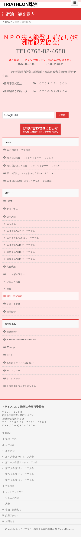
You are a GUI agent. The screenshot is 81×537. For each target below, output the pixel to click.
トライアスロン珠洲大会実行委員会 (36, 529)
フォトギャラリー (16, 274)
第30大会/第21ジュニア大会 (21, 231)
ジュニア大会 (13, 281)
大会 (9, 289)
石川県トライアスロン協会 (20, 363)
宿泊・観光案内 (14, 296)
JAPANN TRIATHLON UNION (22, 339)
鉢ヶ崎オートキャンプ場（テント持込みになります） (40, 60)
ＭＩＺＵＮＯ (13, 370)
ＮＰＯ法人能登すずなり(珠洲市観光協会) (40, 40)
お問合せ (11, 311)
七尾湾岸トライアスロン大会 (21, 386)
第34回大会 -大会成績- (19, 150)
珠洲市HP (12, 331)
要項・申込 (12, 209)
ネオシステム (13, 378)
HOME (10, 201)
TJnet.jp (11, 347)
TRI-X (9, 355)
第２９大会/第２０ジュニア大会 (23, 238)
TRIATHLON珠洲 (20, 4)
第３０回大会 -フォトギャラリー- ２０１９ (30, 157)
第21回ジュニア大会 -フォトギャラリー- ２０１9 (33, 165)
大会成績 (11, 266)
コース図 (11, 216)
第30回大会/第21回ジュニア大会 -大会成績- (29, 181)
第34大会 (11, 224)
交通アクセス (13, 304)
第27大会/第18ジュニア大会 (21, 252)
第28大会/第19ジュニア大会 (21, 245)
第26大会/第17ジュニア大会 (21, 259)
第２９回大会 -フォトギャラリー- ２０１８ (30, 173)
